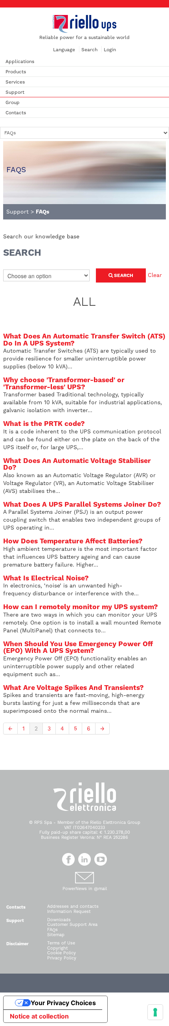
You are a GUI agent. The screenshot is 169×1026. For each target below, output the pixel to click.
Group (13, 102)
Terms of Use (61, 943)
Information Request (69, 911)
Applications (20, 61)
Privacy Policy (61, 958)
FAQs (52, 929)
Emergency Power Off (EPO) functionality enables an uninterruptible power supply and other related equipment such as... (78, 659)
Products (16, 71)
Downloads (59, 919)
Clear (155, 275)
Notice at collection (39, 1016)
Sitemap (55, 934)
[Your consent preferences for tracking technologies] (155, 1012)
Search (89, 49)
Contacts (16, 112)
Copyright (57, 948)
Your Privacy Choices (63, 1003)
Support (15, 92)
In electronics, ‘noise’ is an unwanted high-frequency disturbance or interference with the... (71, 586)
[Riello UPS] (84, 23)
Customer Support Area (72, 924)
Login (110, 49)
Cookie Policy (61, 952)
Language (64, 49)
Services (15, 82)
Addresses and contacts (73, 906)
